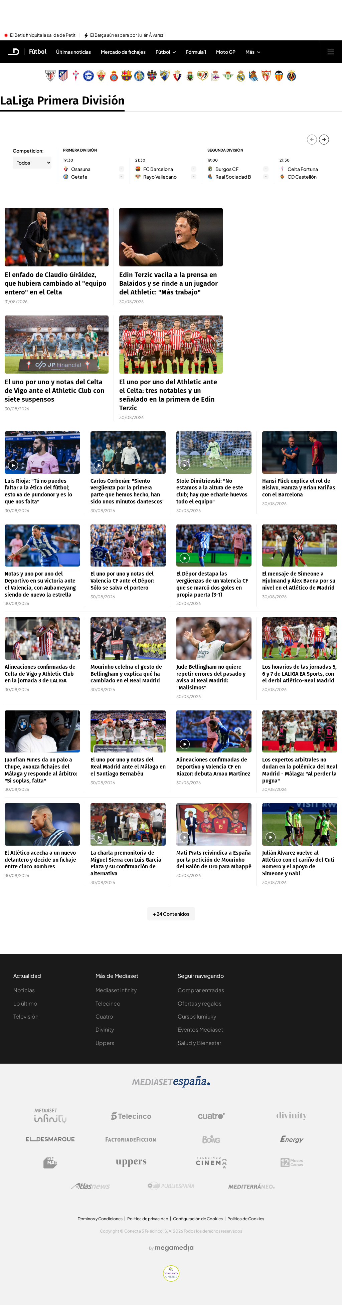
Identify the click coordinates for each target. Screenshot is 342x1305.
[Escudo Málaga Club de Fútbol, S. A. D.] (164, 75)
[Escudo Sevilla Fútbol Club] (266, 75)
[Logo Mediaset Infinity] (50, 1116)
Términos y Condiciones (100, 1218)
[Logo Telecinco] (131, 1116)
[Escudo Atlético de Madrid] (63, 75)
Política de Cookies (245, 1218)
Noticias (24, 990)
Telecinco (108, 1003)
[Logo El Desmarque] (50, 1139)
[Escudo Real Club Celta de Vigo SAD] (75, 75)
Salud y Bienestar (199, 1042)
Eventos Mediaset (200, 1029)
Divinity (105, 1029)
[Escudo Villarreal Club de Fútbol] (291, 75)
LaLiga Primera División (62, 100)
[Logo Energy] (292, 1139)
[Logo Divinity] (292, 1116)
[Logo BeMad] (50, 1162)
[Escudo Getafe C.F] (139, 75)
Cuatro (104, 1016)
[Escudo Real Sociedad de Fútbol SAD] (253, 75)
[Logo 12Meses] (292, 1162)
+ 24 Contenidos (171, 914)
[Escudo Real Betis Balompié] (228, 75)
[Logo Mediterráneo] (251, 1186)
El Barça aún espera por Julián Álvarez (126, 35)
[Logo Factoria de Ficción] (131, 1139)
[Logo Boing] (211, 1139)
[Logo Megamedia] (174, 1248)
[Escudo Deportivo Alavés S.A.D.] (88, 75)
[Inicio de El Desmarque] (13, 51)
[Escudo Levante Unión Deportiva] (152, 75)
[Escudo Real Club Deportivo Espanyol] (114, 75)
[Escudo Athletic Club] (50, 75)
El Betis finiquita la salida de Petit (42, 35)
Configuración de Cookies (198, 1218)
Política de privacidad (147, 1218)
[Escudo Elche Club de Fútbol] (101, 75)
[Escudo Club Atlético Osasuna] (177, 75)
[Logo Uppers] (131, 1162)
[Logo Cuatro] (211, 1116)
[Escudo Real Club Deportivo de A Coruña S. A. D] (215, 75)
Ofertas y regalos (199, 1003)
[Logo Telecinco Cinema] (211, 1162)
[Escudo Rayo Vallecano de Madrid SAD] (202, 75)
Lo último (25, 1003)
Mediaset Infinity (116, 990)
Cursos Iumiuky (197, 1016)
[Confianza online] (171, 1279)
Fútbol (37, 52)
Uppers (105, 1042)
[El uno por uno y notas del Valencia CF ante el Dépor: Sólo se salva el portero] (128, 545)
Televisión (25, 1016)
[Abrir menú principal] (330, 51)
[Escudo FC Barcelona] (126, 75)
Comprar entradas (201, 990)
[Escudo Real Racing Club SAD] (190, 75)
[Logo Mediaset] (171, 1085)
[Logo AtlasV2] (90, 1186)
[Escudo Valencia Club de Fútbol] (279, 75)
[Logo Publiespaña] (171, 1186)
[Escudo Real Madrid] (240, 75)
